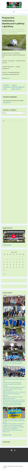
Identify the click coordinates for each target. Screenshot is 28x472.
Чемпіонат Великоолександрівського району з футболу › (18, 87)
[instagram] (15, 450)
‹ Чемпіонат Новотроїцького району (7, 87)
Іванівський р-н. (21, 31)
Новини (4, 32)
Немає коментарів (13, 32)
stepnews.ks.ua (6, 78)
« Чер (4, 273)
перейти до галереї (7, 244)
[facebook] (11, 450)
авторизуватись (7, 102)
